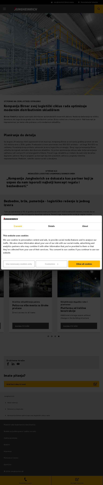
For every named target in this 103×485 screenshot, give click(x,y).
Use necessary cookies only (19, 264)
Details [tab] (51, 226)
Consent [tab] (18, 226)
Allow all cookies (84, 264)
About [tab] (85, 226)
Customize (50, 264)
